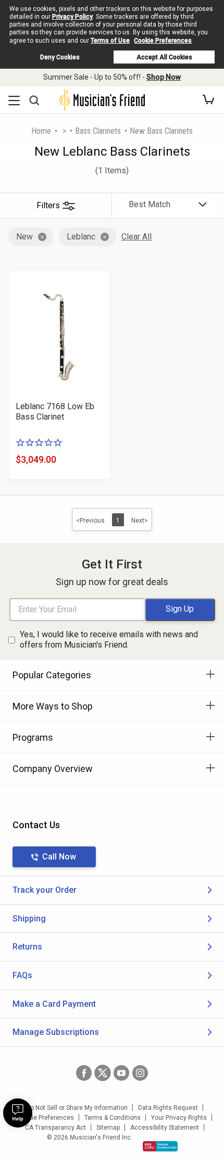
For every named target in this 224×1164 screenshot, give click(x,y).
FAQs (22, 975)
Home (41, 131)
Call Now (59, 857)
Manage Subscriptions (56, 1032)
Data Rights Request (168, 1107)
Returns (27, 947)
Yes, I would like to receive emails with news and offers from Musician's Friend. (109, 639)
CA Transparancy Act (55, 1127)
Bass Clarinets (98, 131)
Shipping (29, 918)
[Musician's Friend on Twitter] (102, 1073)
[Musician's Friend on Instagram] (140, 1073)
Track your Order (45, 890)
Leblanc (81, 237)
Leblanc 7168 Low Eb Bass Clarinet (55, 411)
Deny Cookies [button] (60, 57)
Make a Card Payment (54, 1004)
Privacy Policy (72, 16)
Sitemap (108, 1127)
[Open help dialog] (17, 1113)
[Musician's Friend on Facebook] (83, 1073)
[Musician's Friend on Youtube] (121, 1073)
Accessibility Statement (164, 1127)
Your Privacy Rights (179, 1117)
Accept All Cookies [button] (164, 57)
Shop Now (163, 77)
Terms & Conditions (112, 1117)
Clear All (136, 237)
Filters (48, 205)
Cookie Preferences (163, 40)
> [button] (64, 131)
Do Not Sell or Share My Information (77, 1107)
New (24, 237)
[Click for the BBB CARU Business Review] (160, 1146)
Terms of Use (110, 40)
